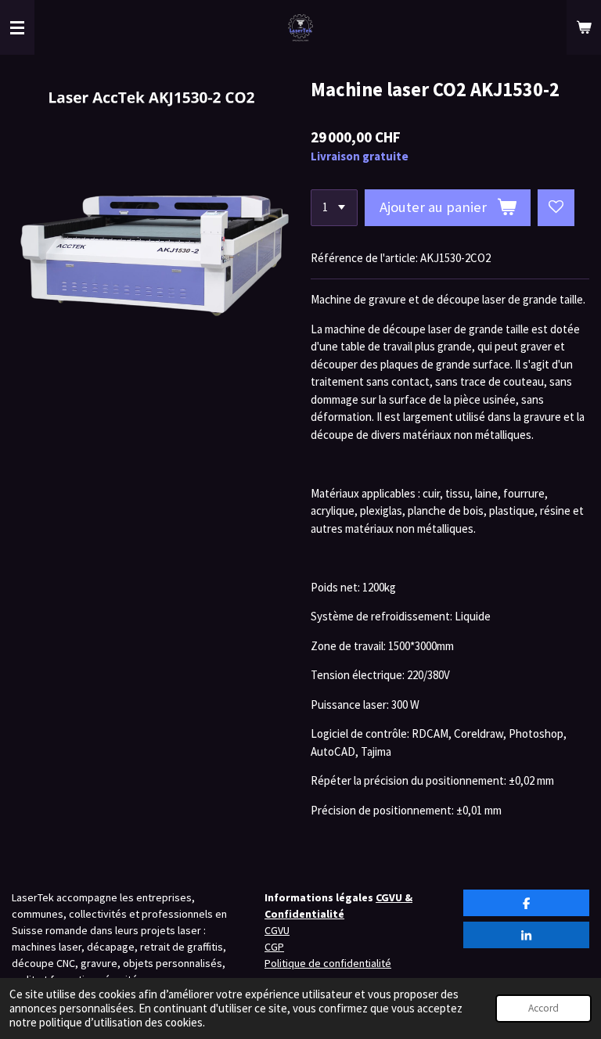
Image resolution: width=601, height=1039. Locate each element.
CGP (274, 947)
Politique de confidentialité (328, 963)
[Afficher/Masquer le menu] (17, 27)
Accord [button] (543, 1008)
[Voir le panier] (584, 27)
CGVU (277, 930)
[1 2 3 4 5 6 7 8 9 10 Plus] (334, 207)
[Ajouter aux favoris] (556, 207)
